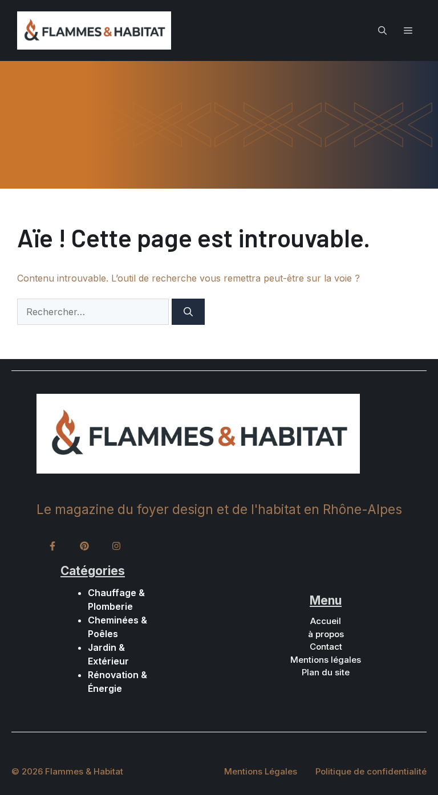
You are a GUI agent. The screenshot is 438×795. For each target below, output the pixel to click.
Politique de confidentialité (371, 771)
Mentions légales (325, 659)
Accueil (325, 620)
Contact (326, 646)
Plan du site (326, 672)
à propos (326, 634)
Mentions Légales (260, 771)
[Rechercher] (188, 312)
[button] (382, 30)
